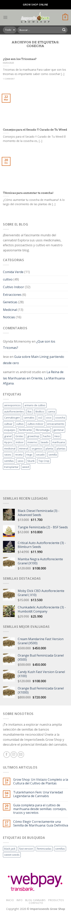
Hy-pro (8, 442)
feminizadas (44, 848)
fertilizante (25, 430)
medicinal (9, 448)
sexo (20, 461)
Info (19, 900)
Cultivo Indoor (13, 287)
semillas (9, 461)
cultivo (8, 279)
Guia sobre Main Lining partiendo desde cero (33, 360)
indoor (20, 442)
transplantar (11, 467)
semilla (53, 454)
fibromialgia (43, 430)
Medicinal (10, 310)
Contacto (36, 903)
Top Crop (43, 461)
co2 (40, 417)
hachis (47, 436)
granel (8, 436)
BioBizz (40, 411)
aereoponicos (12, 405)
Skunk (31, 461)
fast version (26, 848)
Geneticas (10, 302)
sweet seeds (12, 854)
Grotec (19, 436)
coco (48, 417)
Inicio (10, 900)
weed (25, 467)
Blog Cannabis (35, 900)
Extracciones (12, 294)
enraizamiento (55, 424)
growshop (33, 436)
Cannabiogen (12, 417)
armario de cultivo (34, 405)
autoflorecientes (14, 411)
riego (29, 454)
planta (49, 448)
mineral (23, 448)
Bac (30, 411)
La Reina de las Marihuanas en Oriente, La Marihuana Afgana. (34, 377)
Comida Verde (13, 272)
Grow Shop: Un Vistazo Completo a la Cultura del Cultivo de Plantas (40, 781)
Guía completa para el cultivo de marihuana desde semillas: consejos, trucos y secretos (40, 809)
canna (51, 411)
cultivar (8, 424)
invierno (32, 442)
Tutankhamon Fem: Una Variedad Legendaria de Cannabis (38, 794)
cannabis (29, 417)
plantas (61, 448)
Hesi (57, 436)
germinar (58, 430)
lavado (45, 442)
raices (7, 454)
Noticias (9, 317)
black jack (9, 848)
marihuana (58, 442)
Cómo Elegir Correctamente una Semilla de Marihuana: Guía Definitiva (40, 823)
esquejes (9, 430)
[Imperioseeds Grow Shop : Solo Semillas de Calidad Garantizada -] (35, 17)
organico (37, 448)
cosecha (60, 417)
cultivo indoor (35, 424)
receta (18, 454)
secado (40, 454)
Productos (56, 900)
